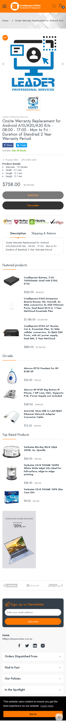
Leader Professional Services (15, 116)
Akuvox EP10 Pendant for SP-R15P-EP (41, 370)
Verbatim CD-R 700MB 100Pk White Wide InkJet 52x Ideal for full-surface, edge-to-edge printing (42, 470)
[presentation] (4, 585)
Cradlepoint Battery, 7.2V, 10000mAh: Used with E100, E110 (41, 281)
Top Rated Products (15, 434)
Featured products (14, 265)
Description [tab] (18, 233)
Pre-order (33, 205)
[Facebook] (19, 646)
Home (5, 20)
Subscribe (33, 621)
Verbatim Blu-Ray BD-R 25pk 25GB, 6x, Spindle (40, 449)
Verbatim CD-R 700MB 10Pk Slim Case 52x (43, 491)
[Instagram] (43, 646)
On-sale (7, 356)
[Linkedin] (35, 646)
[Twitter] (27, 646)
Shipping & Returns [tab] (44, 233)
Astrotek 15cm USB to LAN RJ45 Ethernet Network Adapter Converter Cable (43, 414)
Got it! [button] (33, 714)
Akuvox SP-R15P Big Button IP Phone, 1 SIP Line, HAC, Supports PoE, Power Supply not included (43, 393)
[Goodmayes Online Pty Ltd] (26, 6)
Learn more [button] (47, 706)
